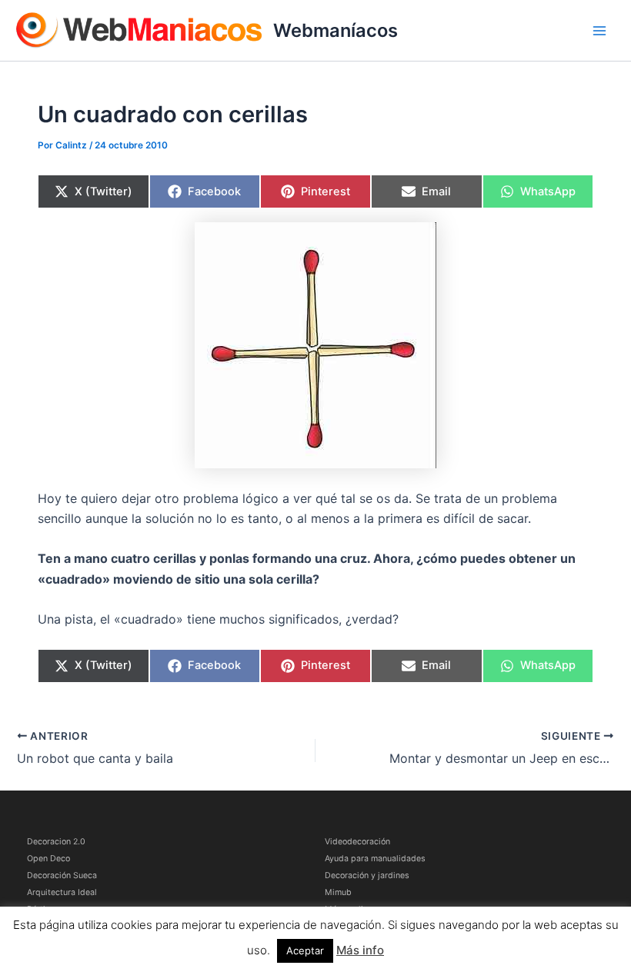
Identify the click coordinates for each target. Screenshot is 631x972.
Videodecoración (357, 842)
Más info (360, 950)
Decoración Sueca (62, 875)
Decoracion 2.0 (56, 842)
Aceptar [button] (305, 950)
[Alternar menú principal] (599, 31)
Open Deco (48, 859)
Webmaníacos (335, 30)
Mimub (338, 892)
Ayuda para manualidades (375, 859)
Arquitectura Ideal (62, 892)
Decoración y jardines (367, 875)
